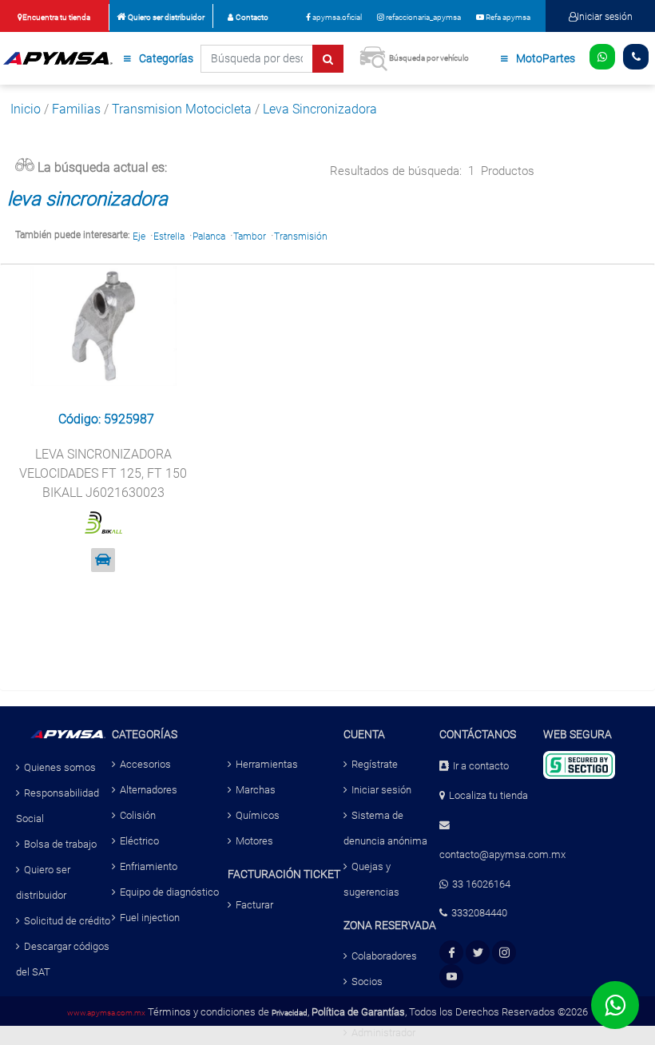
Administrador (383, 1033)
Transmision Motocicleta (182, 109)
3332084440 (479, 913)
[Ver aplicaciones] (103, 560)
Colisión (138, 815)
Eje (139, 236)
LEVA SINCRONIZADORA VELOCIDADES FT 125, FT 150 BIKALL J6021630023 (103, 473)
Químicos (258, 815)
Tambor (249, 236)
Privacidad (290, 1012)
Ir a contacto (481, 766)
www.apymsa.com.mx (106, 1012)
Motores (254, 841)
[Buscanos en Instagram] (504, 953)
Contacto (252, 17)
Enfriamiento (148, 866)
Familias (76, 109)
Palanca (209, 236)
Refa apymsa (507, 17)
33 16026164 (481, 884)
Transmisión (301, 236)
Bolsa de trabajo (60, 844)
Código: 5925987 (106, 419)
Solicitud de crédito (67, 921)
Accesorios (145, 764)
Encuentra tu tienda (56, 17)
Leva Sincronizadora (320, 109)
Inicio (25, 109)
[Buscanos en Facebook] (452, 953)
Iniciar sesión (605, 16)
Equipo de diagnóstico (169, 892)
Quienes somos (60, 767)
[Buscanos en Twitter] (478, 953)
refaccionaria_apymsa (422, 17)
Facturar (254, 905)
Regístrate (374, 764)
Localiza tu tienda (488, 795)
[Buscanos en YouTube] (452, 977)
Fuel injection (150, 918)
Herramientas (267, 764)
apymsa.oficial (336, 17)
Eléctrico (139, 841)
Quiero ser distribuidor (166, 17)
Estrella (169, 236)
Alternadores (148, 790)
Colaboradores (384, 956)
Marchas (256, 790)
